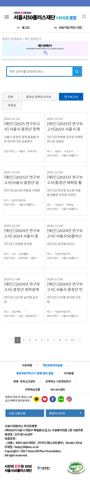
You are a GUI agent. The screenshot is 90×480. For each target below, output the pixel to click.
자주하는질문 (32, 389)
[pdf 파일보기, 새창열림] (76, 467)
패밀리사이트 (58, 414)
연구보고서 (71, 96)
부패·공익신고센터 (24, 381)
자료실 (12, 105)
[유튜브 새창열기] (44, 399)
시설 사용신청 (17, 413)
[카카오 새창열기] (36, 399)
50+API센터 (57, 389)
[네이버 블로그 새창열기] (61, 399)
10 (72, 340)
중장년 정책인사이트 (38, 96)
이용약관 (27, 365)
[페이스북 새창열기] (53, 399)
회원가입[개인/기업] (70, 27)
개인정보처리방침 (52, 365)
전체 (10, 96)
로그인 (26, 27)
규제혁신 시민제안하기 (58, 381)
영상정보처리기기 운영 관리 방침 (34, 373)
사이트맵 (69, 373)
